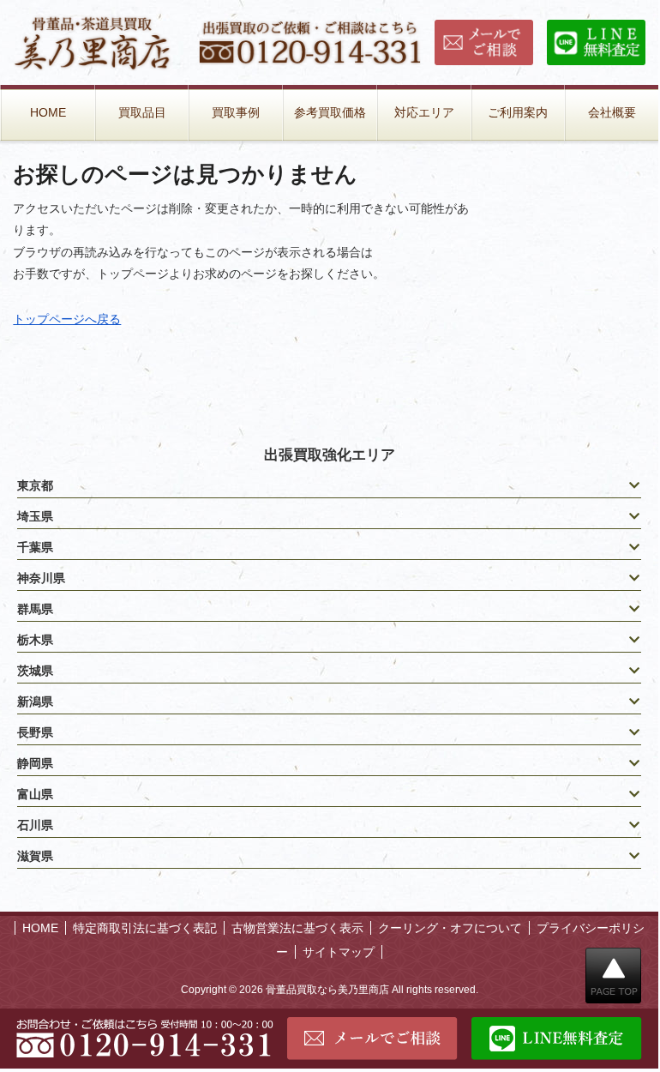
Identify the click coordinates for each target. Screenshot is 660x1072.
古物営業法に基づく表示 (297, 928)
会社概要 (612, 112)
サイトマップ (339, 952)
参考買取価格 (330, 112)
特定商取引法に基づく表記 (145, 928)
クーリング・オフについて (450, 928)
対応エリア (424, 112)
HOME (48, 112)
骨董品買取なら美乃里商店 (327, 990)
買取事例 (236, 112)
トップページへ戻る (67, 319)
